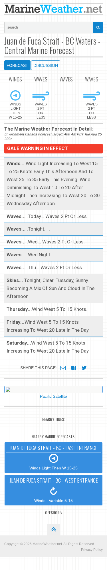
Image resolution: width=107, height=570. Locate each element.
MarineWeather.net (47, 544)
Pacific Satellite (53, 396)
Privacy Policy (92, 550)
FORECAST (17, 65)
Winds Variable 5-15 (53, 490)
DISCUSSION (45, 65)
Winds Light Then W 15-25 (53, 457)
